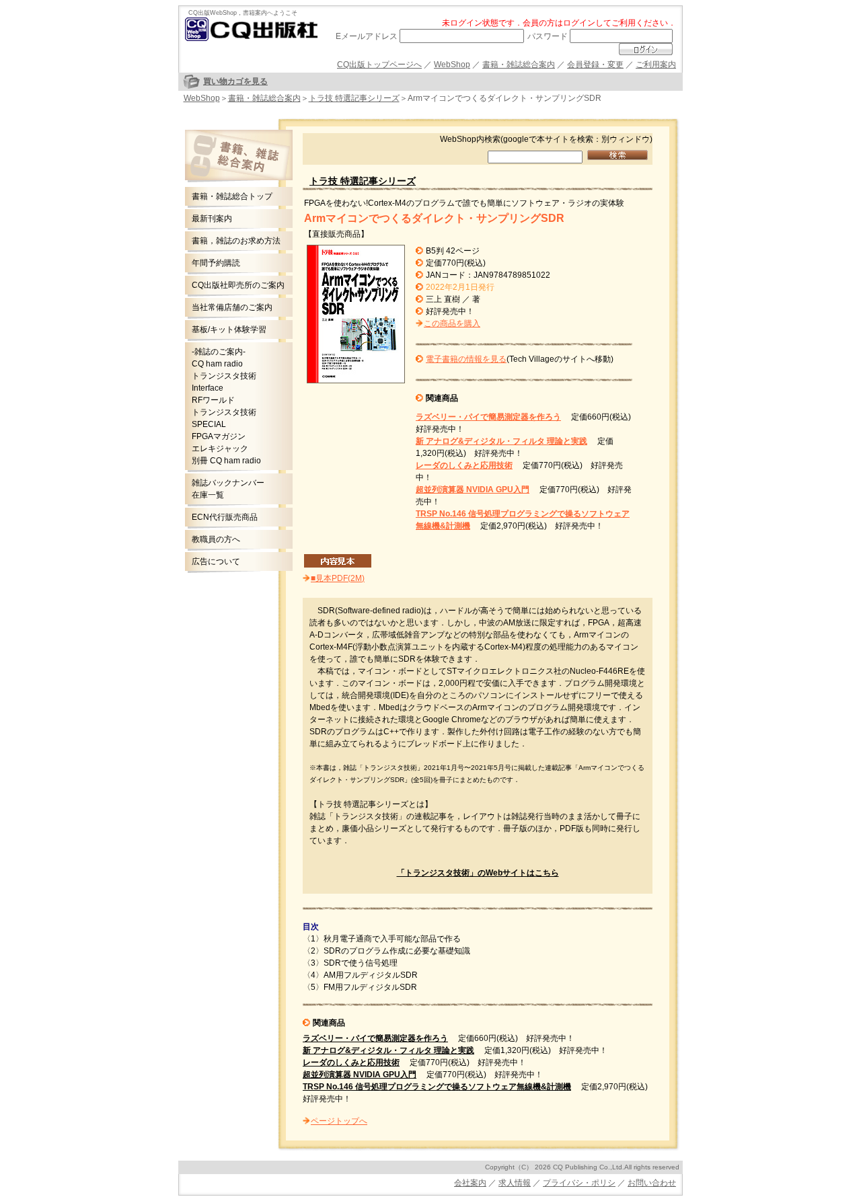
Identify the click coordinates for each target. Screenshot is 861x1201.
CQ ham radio (217, 364)
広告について (216, 561)
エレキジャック (220, 448)
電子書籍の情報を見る (466, 359)
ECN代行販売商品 (225, 517)
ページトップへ (339, 1121)
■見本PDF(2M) (338, 578)
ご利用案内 (656, 64)
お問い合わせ (652, 1183)
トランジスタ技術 (224, 376)
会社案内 (470, 1183)
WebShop (452, 64)
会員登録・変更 (595, 64)
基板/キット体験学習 (229, 329)
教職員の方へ (216, 539)
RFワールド (213, 400)
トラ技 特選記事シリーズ (354, 98)
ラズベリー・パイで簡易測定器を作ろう (488, 417)
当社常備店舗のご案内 (232, 307)
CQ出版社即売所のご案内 (238, 285)
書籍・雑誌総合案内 (518, 64)
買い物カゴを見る (235, 81)
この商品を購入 (452, 323)
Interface (207, 388)
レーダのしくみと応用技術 (464, 465)
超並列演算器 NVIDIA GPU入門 (472, 489)
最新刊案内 (212, 218)
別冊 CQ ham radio (226, 460)
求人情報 (514, 1183)
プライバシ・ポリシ (579, 1183)
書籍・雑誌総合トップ (232, 196)
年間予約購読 (216, 263)
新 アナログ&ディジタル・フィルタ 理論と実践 (501, 441)
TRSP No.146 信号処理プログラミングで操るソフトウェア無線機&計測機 (437, 1086)
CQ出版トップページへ (379, 64)
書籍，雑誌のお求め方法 (236, 240)
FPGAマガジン (219, 436)
